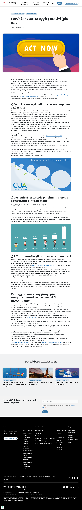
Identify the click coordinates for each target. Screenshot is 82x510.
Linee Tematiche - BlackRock (43, 443)
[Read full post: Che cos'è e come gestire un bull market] (67, 373)
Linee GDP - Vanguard (41, 441)
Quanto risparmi (28, 450)
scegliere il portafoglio (62, 95)
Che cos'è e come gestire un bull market (66, 383)
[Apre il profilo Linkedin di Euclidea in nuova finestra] (72, 478)
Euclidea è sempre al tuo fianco (20, 342)
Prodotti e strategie (36, 3)
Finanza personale (31, 13)
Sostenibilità (21, 476)
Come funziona (27, 430)
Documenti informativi (10, 476)
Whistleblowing (37, 476)
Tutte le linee (39, 433)
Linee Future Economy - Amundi (45, 438)
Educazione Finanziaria (18, 13)
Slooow (11, 503)
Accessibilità (46, 476)
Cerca (59, 3)
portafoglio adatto (32, 317)
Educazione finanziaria (24, 3)
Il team (58, 433)
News (53, 3)
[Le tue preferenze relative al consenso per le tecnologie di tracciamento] (2, 507)
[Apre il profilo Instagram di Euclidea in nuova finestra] (69, 478)
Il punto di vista (46, 3)
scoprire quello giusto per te (29, 97)
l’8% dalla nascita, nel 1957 (54, 136)
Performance (39, 430)
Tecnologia (59, 445)
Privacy (54, 476)
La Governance (61, 430)
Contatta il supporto (11, 438)
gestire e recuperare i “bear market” (43, 265)
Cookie (6, 479)
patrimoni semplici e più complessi (52, 342)
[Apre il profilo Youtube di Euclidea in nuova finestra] (77, 478)
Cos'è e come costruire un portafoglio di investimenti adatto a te (14, 384)
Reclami (29, 476)
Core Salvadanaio (40, 436)
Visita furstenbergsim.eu (71, 3)
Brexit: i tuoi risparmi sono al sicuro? (40, 383)
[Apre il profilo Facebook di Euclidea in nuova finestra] (75, 478)
